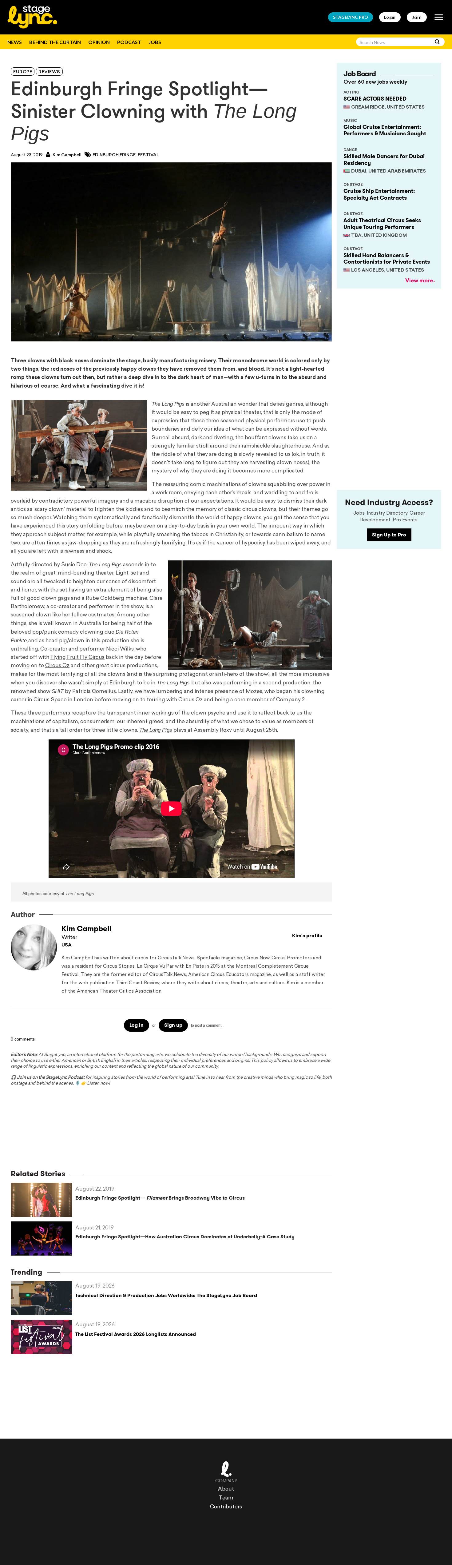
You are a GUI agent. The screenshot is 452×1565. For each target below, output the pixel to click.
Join (417, 17)
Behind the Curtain (55, 42)
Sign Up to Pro (389, 534)
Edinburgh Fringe (114, 155)
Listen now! (98, 1083)
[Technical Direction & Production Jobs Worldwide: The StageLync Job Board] (43, 1298)
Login (390, 17)
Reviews (49, 72)
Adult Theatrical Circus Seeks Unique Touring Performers (382, 223)
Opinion (99, 42)
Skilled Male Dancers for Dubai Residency (384, 159)
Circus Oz (57, 665)
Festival (148, 155)
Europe (22, 72)
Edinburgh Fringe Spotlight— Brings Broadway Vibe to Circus (160, 1198)
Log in (136, 1025)
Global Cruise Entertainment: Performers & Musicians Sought (384, 130)
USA (66, 945)
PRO (350, 17)
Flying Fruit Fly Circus (77, 657)
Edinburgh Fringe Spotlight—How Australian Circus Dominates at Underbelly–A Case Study (185, 1237)
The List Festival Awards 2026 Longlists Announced (135, 1334)
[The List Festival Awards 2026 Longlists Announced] (43, 1337)
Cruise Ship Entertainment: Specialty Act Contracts (379, 194)
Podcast (129, 42)
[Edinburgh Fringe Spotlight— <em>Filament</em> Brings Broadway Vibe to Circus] (43, 1200)
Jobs (155, 42)
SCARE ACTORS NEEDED (374, 99)
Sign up (173, 1025)
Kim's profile (307, 935)
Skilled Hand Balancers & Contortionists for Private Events (386, 258)
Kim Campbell (66, 155)
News (14, 42)
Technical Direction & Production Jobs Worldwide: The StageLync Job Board (166, 1295)
